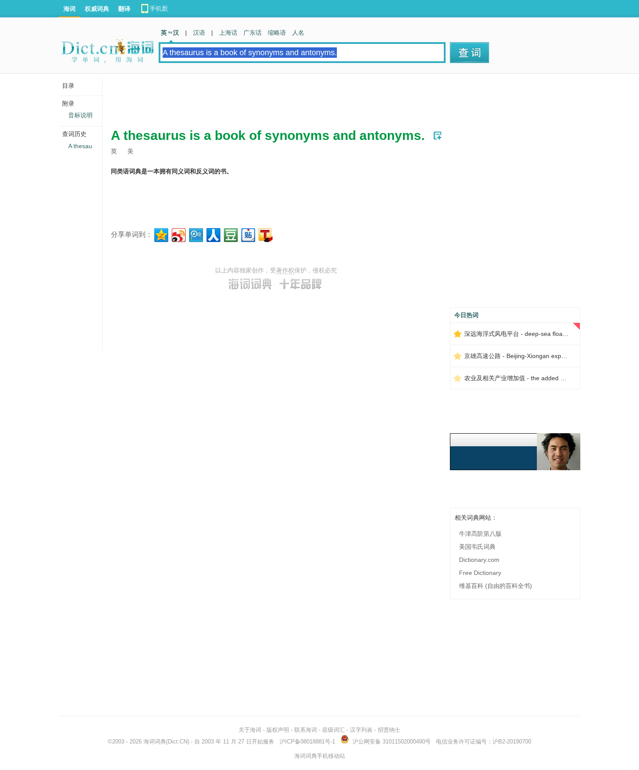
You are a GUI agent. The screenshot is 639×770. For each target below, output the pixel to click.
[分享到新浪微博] (178, 234)
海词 (69, 8)
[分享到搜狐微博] (265, 234)
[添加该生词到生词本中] (437, 135)
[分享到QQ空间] (161, 234)
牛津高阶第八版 (480, 533)
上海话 (228, 32)
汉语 (199, 32)
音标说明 (80, 115)
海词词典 (154, 741)
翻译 (124, 8)
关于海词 (250, 730)
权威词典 (97, 8)
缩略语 (277, 32)
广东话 (252, 32)
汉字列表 (361, 730)
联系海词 (305, 730)
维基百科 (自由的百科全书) (495, 585)
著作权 (285, 270)
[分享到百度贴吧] (248, 234)
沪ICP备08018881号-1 (307, 741)
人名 (298, 32)
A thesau (80, 146)
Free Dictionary (480, 572)
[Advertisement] (269, 97)
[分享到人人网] (213, 234)
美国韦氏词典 (477, 546)
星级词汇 (333, 730)
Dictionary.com (479, 559)
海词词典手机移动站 (319, 756)
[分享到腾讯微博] (195, 234)
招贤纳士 (389, 730)
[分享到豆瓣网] (230, 234)
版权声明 (277, 730)
